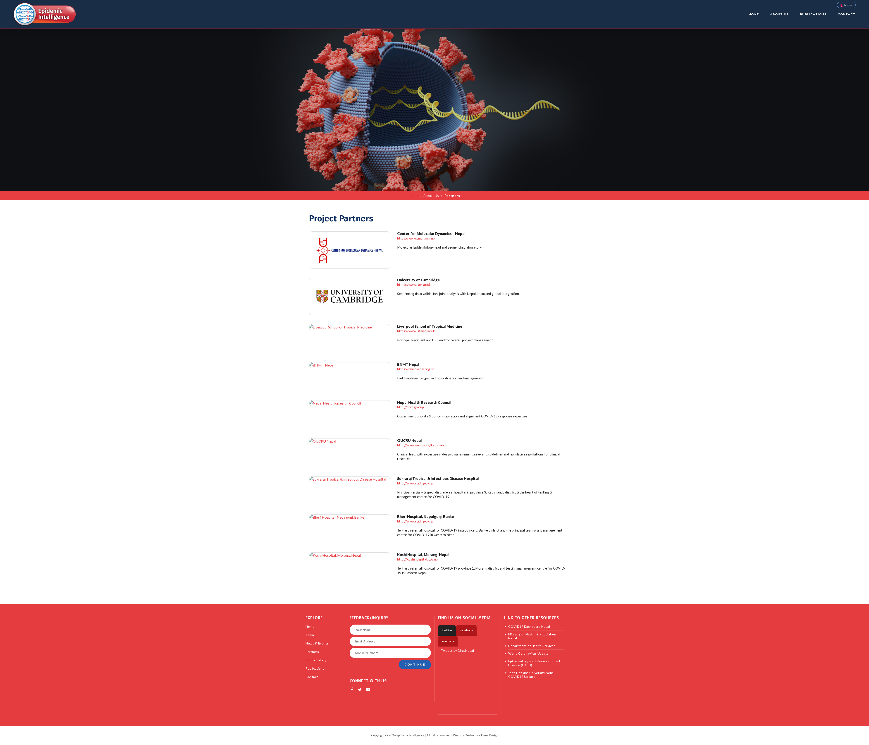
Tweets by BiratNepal (457, 650)
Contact (846, 14)
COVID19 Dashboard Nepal (529, 626)
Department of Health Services (532, 646)
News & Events (317, 643)
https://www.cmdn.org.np (416, 238)
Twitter (447, 630)
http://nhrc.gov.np (410, 407)
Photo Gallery (316, 660)
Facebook (466, 630)
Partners (312, 652)
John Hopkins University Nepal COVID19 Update (531, 674)
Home (754, 14)
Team (310, 635)
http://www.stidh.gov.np (415, 483)
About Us (431, 196)
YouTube (448, 641)
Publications (813, 14)
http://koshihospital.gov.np (417, 559)
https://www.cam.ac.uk (414, 285)
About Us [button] (779, 14)
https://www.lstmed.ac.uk (416, 331)
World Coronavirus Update (528, 653)
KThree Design (488, 735)
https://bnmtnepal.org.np (415, 369)
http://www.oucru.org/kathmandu (422, 445)
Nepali (848, 5)
